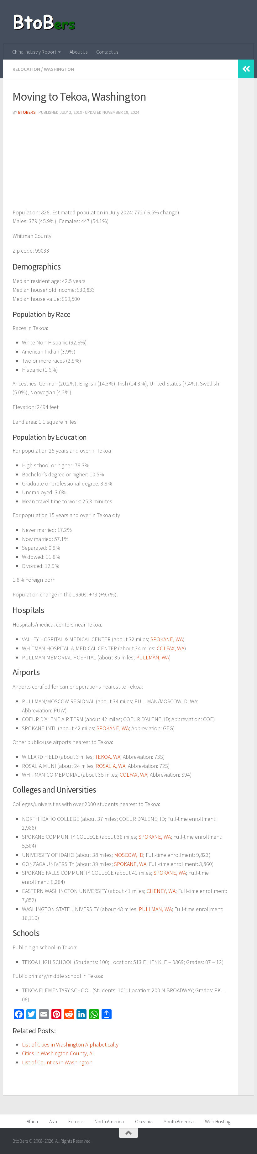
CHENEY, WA (161, 890)
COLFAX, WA (170, 648)
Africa (32, 1121)
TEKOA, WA (107, 756)
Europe (75, 1121)
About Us (78, 52)
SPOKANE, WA (166, 639)
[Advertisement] (121, 164)
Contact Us (107, 52)
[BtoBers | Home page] (44, 22)
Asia (53, 1121)
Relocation (26, 69)
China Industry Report (34, 52)
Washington (59, 69)
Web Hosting (217, 1121)
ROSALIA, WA (110, 765)
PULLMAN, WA (152, 657)
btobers (27, 112)
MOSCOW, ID (128, 854)
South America (179, 1121)
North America (109, 1121)
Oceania (143, 1121)
